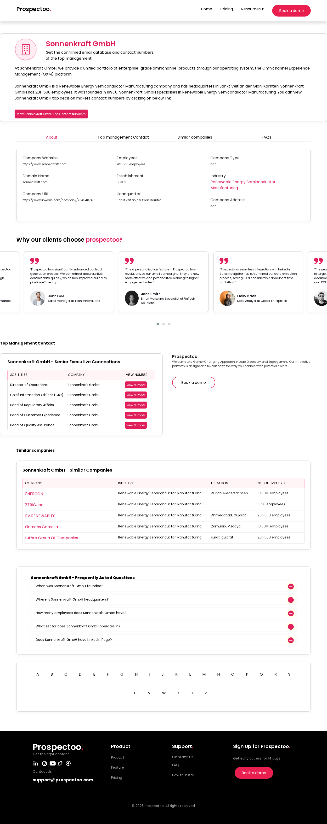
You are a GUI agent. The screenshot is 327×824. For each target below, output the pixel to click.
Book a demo (291, 10)
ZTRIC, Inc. (34, 505)
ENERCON (34, 494)
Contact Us (182, 757)
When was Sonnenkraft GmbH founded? (69, 586)
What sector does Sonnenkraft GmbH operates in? (78, 626)
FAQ (175, 765)
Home (206, 9)
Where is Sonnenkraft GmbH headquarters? (72, 599)
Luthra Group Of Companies (51, 538)
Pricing (226, 9)
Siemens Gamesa (41, 527)
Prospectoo (33, 9)
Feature (117, 767)
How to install (183, 775)
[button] (158, 324)
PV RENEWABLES (40, 516)
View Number (135, 385)
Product (117, 757)
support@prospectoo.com (63, 780)
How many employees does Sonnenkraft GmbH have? (81, 612)
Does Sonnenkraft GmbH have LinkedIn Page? (74, 639)
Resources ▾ (252, 9)
